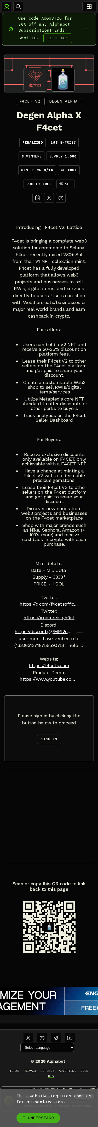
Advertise (67, 1071)
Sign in (49, 739)
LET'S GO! (58, 38)
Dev (51, 1076)
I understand (38, 1117)
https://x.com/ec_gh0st (49, 617)
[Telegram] (56, 1038)
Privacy (30, 1071)
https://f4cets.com (49, 665)
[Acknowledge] (84, 29)
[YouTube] (70, 1038)
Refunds (48, 1071)
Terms (14, 1071)
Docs (84, 1071)
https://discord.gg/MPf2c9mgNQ (44, 631)
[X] (49, 198)
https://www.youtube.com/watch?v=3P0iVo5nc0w (49, 679)
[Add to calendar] (37, 198)
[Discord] (61, 198)
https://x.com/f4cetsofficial (49, 604)
